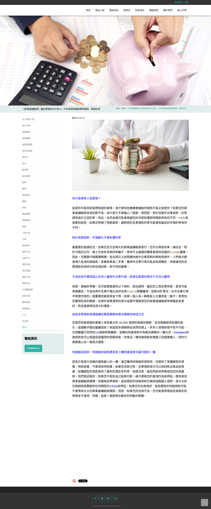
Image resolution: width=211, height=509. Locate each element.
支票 (97, 332)
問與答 (126, 10)
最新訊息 (114, 10)
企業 (24, 239)
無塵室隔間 (27, 144)
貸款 (24, 207)
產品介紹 (99, 10)
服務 (24, 182)
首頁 (88, 10)
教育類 (25, 170)
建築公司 (26, 252)
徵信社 (25, 157)
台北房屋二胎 (28, 119)
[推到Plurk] (74, 480)
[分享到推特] (102, 498)
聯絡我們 (179, 2)
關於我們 (168, 10)
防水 (24, 163)
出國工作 (26, 258)
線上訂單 (182, 10)
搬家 (24, 188)
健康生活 (26, 283)
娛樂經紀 (26, 308)
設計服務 (26, 176)
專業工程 (26, 277)
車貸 (24, 327)
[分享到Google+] (109, 498)
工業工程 (26, 233)
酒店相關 (26, 270)
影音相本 (139, 10)
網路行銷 (26, 296)
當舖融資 (26, 132)
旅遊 (24, 226)
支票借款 (114, 386)
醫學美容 (26, 302)
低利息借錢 (27, 151)
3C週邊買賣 (27, 289)
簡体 (187, 2)
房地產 (25, 321)
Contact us (33, 348)
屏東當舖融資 (180, 332)
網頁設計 (26, 245)
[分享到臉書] (96, 498)
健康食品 (26, 195)
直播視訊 (26, 220)
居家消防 (26, 264)
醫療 (24, 201)
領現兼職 (26, 138)
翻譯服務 (26, 214)
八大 (24, 315)
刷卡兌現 (26, 125)
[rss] (115, 498)
